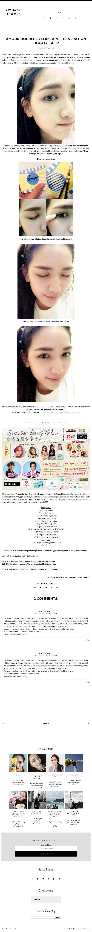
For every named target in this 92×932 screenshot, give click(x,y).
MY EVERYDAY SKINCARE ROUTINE (37, 776)
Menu (60, 12)
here (29, 57)
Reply (87, 640)
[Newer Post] (3, 723)
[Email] (69, 18)
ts (60, 412)
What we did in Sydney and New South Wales (55, 814)
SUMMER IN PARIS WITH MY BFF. (73, 813)
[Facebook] (44, 18)
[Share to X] (46, 587)
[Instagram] (50, 18)
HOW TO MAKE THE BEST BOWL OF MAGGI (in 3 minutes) (18, 814)
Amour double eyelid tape (25, 60)
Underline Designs (83, 929)
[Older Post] (88, 723)
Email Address (46, 845)
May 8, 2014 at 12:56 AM (46, 655)
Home (46, 723)
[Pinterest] (63, 18)
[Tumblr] (76, 18)
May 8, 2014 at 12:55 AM (46, 613)
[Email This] (35, 587)
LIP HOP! (18, 775)
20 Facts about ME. (55, 775)
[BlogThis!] (40, 587)
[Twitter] (57, 18)
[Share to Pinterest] (57, 587)
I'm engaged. (74, 775)
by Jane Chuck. (14, 12)
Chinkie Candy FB (41, 407)
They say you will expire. (37, 812)
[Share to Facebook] (52, 587)
